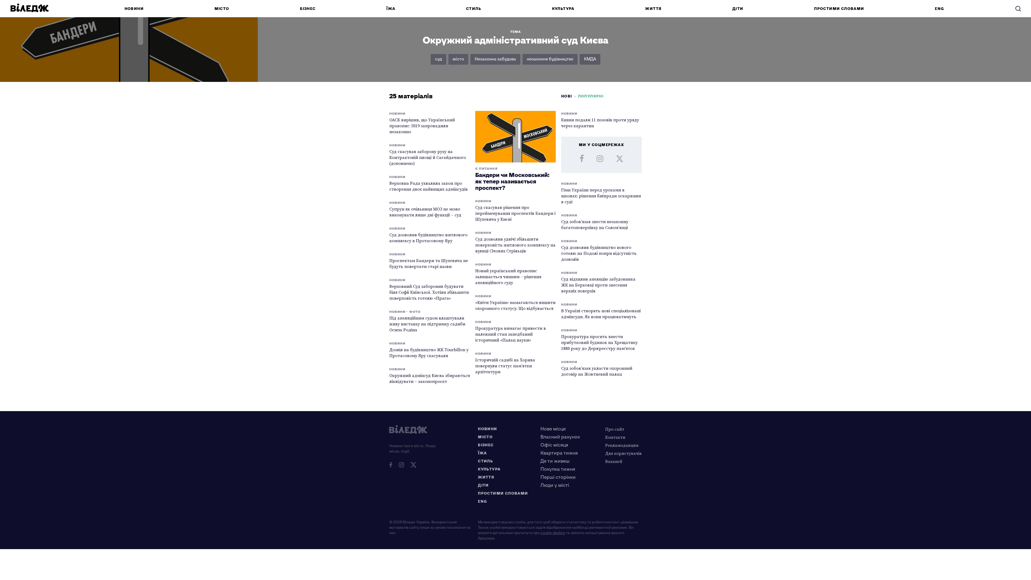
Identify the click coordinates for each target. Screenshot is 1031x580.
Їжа (390, 8)
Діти (737, 8)
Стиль (473, 8)
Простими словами (839, 8)
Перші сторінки (558, 477)
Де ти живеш (554, 461)
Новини (134, 8)
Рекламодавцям (621, 445)
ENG (939, 8)
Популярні (591, 96)
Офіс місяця (554, 445)
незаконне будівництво (550, 59)
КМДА (590, 59)
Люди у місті (554, 485)
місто (458, 59)
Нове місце (553, 429)
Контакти (615, 437)
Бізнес (307, 8)
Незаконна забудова (495, 59)
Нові (566, 96)
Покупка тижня (557, 469)
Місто (222, 8)
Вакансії (613, 461)
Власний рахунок (560, 437)
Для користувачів (623, 453)
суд (438, 59)
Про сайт (614, 429)
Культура (563, 8)
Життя (653, 8)
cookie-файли (552, 533)
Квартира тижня (559, 453)
